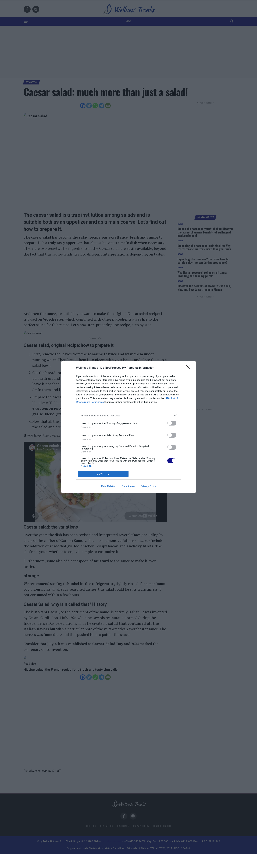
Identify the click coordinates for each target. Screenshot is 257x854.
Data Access (128, 486)
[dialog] (128, 427)
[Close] (189, 368)
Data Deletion (108, 486)
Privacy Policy (148, 486)
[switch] (171, 423)
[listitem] (128, 415)
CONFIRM (103, 474)
